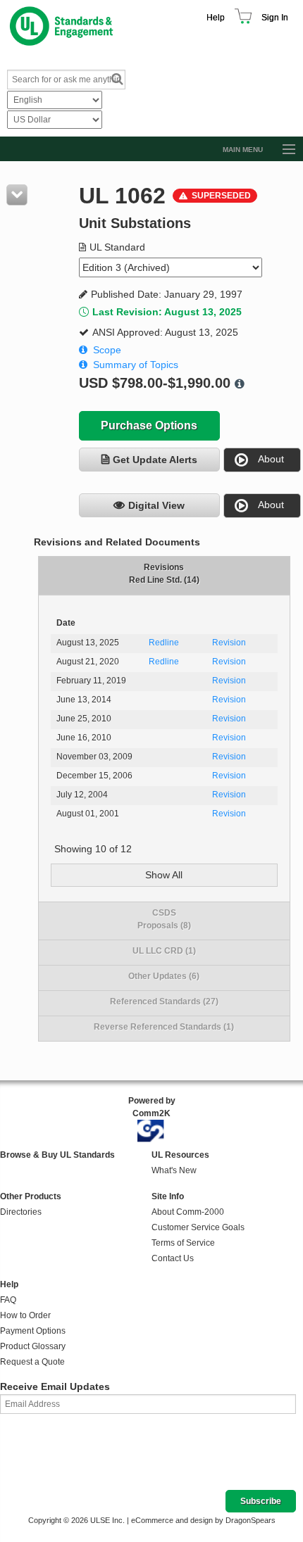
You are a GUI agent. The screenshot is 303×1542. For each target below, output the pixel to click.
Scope (107, 349)
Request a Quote (32, 1362)
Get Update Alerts (155, 459)
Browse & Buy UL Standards (57, 1155)
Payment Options (33, 1331)
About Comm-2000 (188, 1212)
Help (215, 18)
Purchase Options (149, 425)
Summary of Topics (135, 364)
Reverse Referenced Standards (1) (164, 1027)
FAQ (8, 1300)
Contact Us (173, 1258)
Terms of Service (183, 1243)
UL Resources (180, 1155)
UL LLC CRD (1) (164, 951)
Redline (164, 642)
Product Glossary (33, 1346)
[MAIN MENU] (283, 150)
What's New (174, 1170)
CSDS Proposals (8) (164, 919)
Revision (229, 642)
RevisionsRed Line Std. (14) (164, 573)
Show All (164, 874)
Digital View (156, 505)
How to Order (25, 1315)
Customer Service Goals (198, 1227)
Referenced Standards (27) (164, 1001)
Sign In (274, 18)
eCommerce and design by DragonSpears (203, 1520)
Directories (21, 1212)
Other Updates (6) (163, 976)
